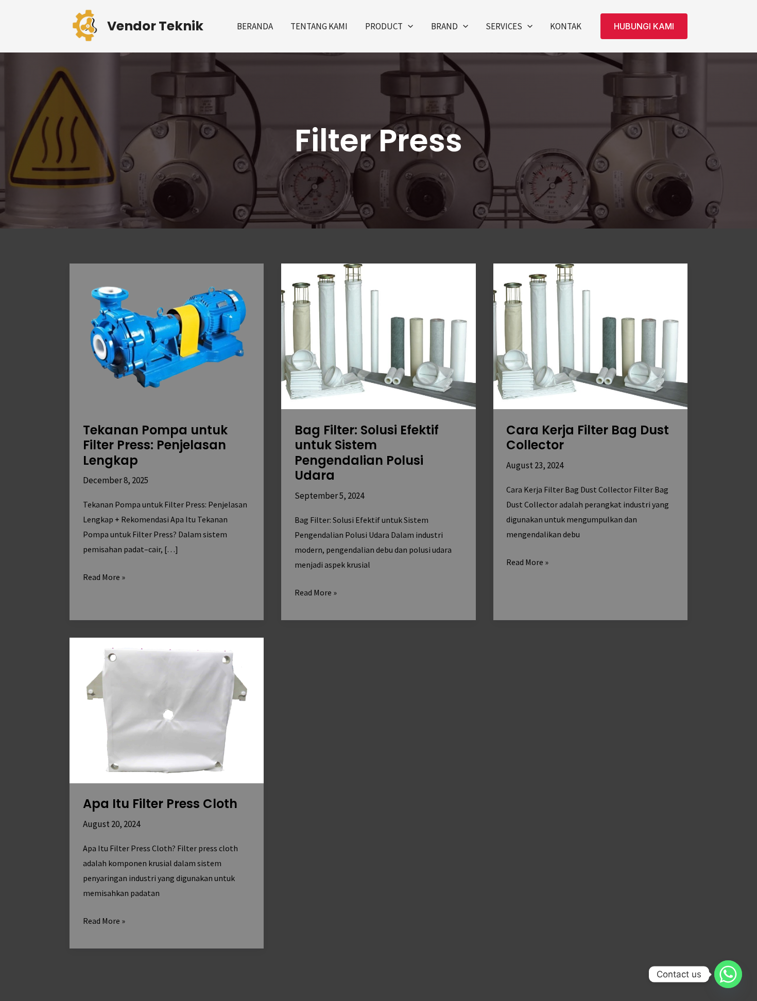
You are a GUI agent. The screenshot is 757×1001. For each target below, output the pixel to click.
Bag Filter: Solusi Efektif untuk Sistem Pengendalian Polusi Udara (367, 453)
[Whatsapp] (728, 974)
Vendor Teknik (155, 26)
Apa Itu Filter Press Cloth (160, 803)
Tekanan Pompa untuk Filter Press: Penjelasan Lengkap (155, 445)
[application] (408, 26)
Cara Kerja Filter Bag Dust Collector (587, 438)
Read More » (104, 576)
